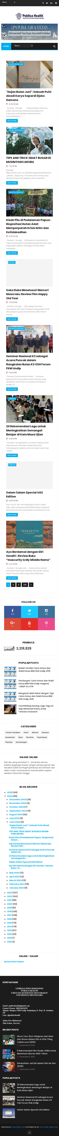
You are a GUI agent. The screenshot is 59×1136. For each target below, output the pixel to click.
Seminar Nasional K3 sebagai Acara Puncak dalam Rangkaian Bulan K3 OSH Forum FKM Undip (28, 362)
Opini (20, 737)
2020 (10, 904)
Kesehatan (10, 737)
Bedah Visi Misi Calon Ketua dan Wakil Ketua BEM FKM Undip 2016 (34, 669)
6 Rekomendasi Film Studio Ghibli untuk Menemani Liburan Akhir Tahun (36, 1052)
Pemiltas (30, 737)
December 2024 (18, 799)
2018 (9, 911)
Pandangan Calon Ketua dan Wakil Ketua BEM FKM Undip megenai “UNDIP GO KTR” (36, 683)
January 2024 (16, 887)
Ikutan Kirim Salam (14, 961)
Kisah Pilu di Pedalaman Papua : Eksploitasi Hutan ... (31, 838)
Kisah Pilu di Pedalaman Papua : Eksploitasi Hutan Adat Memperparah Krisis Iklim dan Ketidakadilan (28, 226)
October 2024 (16, 807)
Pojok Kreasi (42, 737)
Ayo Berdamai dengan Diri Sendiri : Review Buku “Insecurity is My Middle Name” (28, 556)
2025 (10, 792)
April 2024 (14, 876)
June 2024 (15, 822)
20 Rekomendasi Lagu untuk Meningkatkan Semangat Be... (31, 857)
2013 (9, 930)
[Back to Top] (29, 1132)
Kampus (45, 732)
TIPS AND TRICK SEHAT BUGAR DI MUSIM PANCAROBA (28, 160)
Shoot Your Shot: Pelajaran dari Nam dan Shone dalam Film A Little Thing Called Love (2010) (35, 1039)
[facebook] (43, 3)
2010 (9, 941)
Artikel (12, 262)
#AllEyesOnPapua (16, 192)
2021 (9, 900)
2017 (9, 915)
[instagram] (56, 3)
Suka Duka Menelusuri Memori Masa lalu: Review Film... (30, 844)
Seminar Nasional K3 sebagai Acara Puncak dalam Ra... (31, 851)
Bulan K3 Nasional (16, 328)
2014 (9, 926)
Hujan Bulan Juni (16, 64)
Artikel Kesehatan (16, 130)
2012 (9, 934)
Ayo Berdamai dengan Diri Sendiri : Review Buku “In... (31, 866)
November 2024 (18, 803)
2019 (9, 907)
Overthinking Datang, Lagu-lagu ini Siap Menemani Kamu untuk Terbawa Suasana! (36, 708)
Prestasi (8, 742)
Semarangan (21, 742)
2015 (9, 922)
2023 (10, 892)
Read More (12, 121)
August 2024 (16, 814)
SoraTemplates (18, 1127)
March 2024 (15, 880)
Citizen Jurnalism (12, 732)
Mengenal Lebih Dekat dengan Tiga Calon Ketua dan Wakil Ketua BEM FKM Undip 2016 (36, 696)
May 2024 (14, 872)
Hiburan (12, 399)
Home (6, 46)
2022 (10, 896)
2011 (9, 937)
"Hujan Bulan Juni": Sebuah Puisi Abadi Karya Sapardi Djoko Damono (28, 96)
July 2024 (14, 818)
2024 (10, 796)
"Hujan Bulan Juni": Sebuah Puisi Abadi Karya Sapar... (29, 826)
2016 (9, 919)
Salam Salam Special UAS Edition (26, 862)
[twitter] (47, 3)
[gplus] (51, 3)
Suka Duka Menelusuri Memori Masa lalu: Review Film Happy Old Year (27, 294)
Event (26, 732)
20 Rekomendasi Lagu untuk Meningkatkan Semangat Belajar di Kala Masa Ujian (26, 430)
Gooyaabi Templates (49, 1127)
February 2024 (17, 884)
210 (24, 584)
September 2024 (18, 810)
